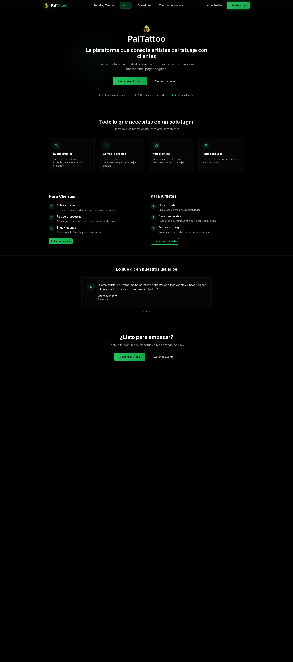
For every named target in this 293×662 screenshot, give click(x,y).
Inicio (126, 5)
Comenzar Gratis (130, 356)
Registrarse (238, 5)
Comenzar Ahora (129, 81)
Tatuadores (144, 5)
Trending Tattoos (104, 5)
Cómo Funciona (165, 81)
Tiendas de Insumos (171, 5)
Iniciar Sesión (214, 5)
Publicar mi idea (60, 241)
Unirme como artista (165, 241)
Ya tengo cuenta (163, 356)
